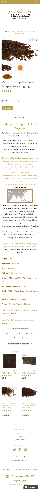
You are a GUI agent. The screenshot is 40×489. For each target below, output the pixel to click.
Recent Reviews (20, 439)
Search (20, 434)
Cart (36, 2)
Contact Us (31, 487)
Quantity (5, 100)
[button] (7, 91)
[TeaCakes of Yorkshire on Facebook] (20, 449)
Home (7, 31)
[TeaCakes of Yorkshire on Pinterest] (25, 449)
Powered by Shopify (32, 469)
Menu (6, 2)
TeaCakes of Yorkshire (19, 469)
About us (20, 437)
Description (19, 118)
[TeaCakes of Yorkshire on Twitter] (14, 449)
